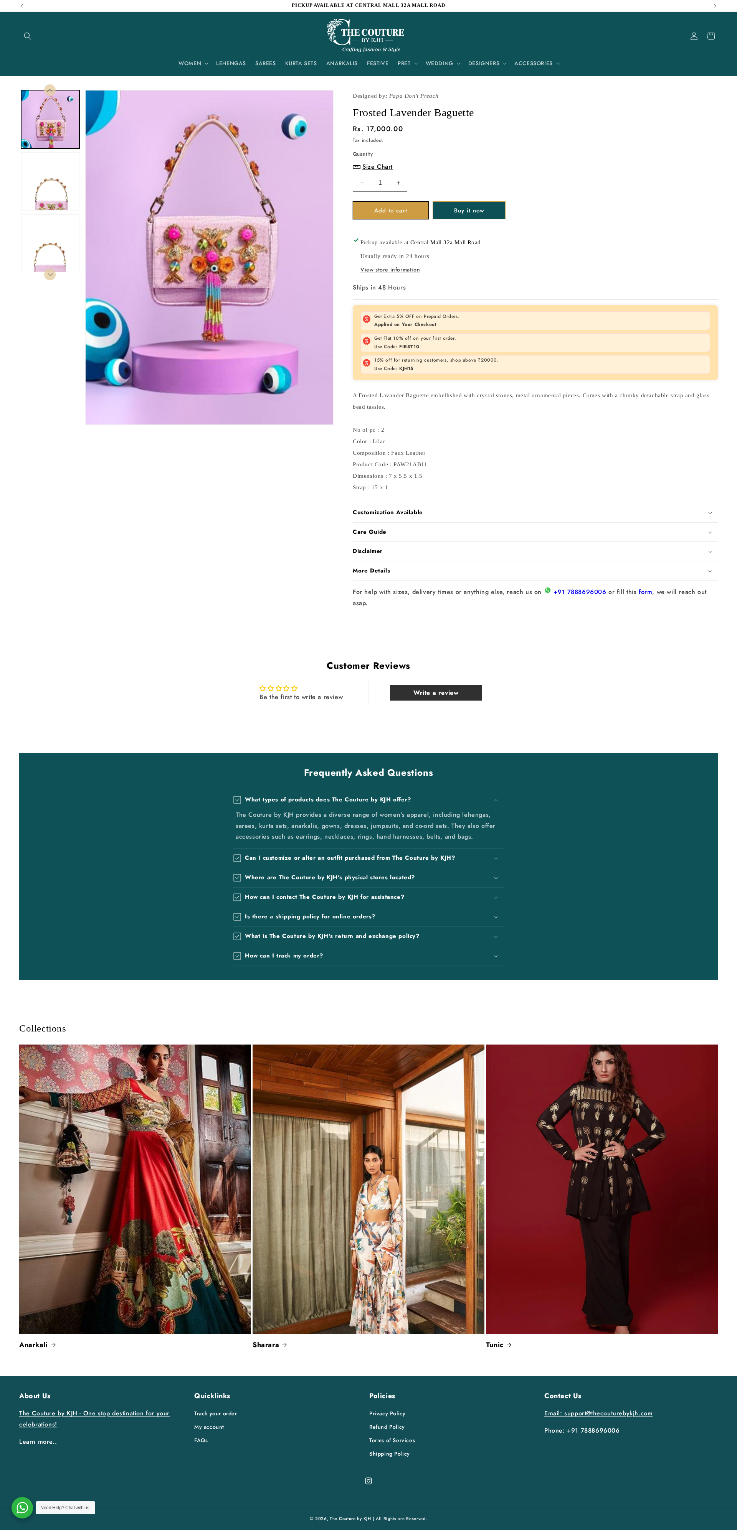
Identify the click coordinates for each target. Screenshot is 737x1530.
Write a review (435, 692)
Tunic (495, 1345)
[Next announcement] (715, 5)
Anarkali (33, 1345)
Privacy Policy (387, 1413)
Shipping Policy (389, 1454)
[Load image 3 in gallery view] (50, 243)
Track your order (215, 1413)
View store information (390, 269)
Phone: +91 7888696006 (582, 1430)
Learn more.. (38, 1441)
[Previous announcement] (21, 5)
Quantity (363, 154)
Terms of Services (392, 1440)
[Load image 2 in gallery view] (50, 181)
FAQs (201, 1440)
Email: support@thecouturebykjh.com (598, 1413)
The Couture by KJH (350, 1518)
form (645, 591)
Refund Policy (387, 1427)
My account (209, 1427)
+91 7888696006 (580, 591)
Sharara (266, 1345)
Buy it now (469, 210)
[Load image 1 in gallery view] (50, 119)
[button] (27, 36)
